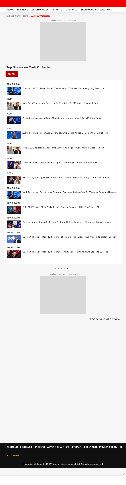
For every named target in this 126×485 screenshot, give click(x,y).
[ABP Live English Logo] (10, 4)
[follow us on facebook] (92, 455)
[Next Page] (70, 268)
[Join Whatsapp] (118, 455)
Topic (25, 16)
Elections (106, 9)
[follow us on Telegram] (113, 455)
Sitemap (76, 447)
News (10, 9)
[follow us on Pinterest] (109, 455)
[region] (63, 480)
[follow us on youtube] (100, 455)
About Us (12, 447)
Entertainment (41, 9)
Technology (88, 9)
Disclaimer (90, 447)
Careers (39, 447)
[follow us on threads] (96, 455)
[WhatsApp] (122, 4)
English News (13, 16)
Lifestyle (71, 9)
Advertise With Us (58, 447)
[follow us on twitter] (87, 455)
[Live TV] (116, 4)
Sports (57, 9)
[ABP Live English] (3, 9)
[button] (123, 9)
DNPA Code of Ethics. (56, 464)
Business (22, 9)
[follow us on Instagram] (105, 455)
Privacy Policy (108, 447)
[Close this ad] (124, 473)
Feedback (26, 447)
